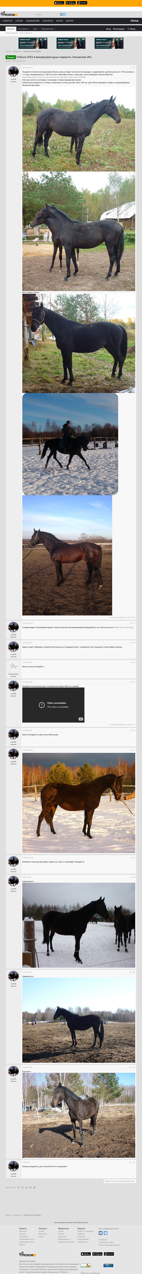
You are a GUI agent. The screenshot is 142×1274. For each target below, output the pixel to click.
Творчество (82, 1242)
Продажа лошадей (66, 1242)
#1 (134, 67)
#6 (134, 730)
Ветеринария (83, 1239)
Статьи (19, 20)
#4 (134, 662)
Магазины (43, 1234)
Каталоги (48, 20)
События (81, 1236)
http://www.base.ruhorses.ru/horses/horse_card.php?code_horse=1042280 (54, 77)
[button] (30, 29)
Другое (22, 1244)
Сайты (41, 1236)
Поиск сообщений (26, 33)
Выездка (23, 1231)
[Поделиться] (131, 67)
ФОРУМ (69, 20)
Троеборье (23, 1236)
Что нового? (23, 29)
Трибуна (81, 1234)
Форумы (11, 29)
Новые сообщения (12, 33)
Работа (61, 1234)
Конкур (22, 1234)
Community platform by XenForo (71, 1222)
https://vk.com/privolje (123, 627)
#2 (134, 623)
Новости (7, 20)
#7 (134, 750)
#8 (134, 857)
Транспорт (62, 1236)
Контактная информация (109, 1245)
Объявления (32, 20)
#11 (134, 1067)
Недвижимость (64, 1239)
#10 (134, 972)
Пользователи (47, 29)
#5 (134, 682)
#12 (134, 1162)
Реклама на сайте (106, 1242)
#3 (134, 643)
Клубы (41, 1231)
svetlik (9, 61)
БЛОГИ (59, 20)
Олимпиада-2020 (26, 1242)
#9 (134, 877)
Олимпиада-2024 (26, 1239)
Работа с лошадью (85, 1231)
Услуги (61, 1231)
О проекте (103, 1239)
